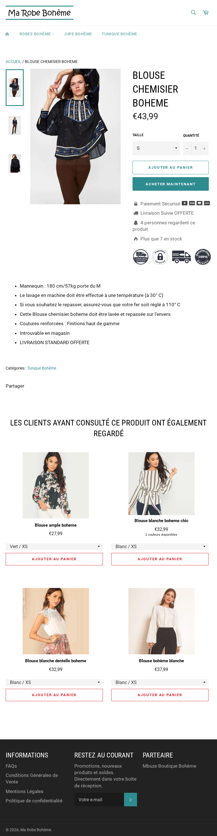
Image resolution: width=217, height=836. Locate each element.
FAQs (11, 766)
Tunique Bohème (119, 34)
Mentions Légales (25, 791)
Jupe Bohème (78, 34)
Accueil (13, 61)
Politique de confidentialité (34, 801)
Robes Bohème (35, 34)
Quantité (191, 136)
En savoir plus (186, 350)
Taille (138, 135)
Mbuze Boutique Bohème (169, 766)
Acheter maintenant (171, 184)
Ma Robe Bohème (35, 830)
